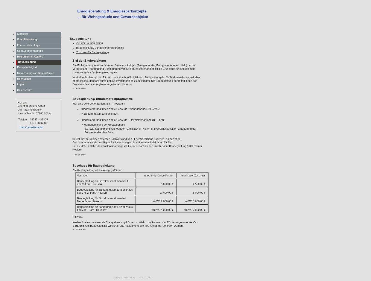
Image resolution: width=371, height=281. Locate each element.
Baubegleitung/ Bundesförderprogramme (100, 47)
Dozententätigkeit (27, 67)
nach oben (80, 88)
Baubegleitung (27, 62)
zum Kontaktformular (31, 127)
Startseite (22, 33)
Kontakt (118, 277)
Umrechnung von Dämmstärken (35, 73)
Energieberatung (27, 39)
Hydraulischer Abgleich (30, 56)
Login (20, 84)
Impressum (129, 277)
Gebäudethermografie (30, 50)
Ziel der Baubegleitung (89, 43)
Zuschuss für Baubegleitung (92, 52)
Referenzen (24, 78)
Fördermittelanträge (28, 45)
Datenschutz (24, 90)
